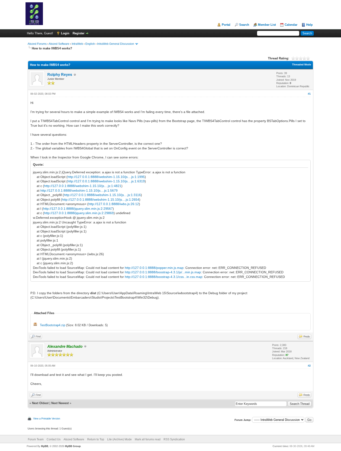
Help (309, 24)
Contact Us (54, 439)
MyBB (44, 446)
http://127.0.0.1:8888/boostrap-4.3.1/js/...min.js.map (163, 272)
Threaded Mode (301, 64)
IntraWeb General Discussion (115, 43)
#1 (309, 93)
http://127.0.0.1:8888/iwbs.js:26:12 (113, 204)
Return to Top (95, 439)
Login (65, 33)
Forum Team (36, 439)
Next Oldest (40, 403)
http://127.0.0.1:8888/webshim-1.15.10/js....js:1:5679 (79, 190)
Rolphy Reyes (59, 75)
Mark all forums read (148, 439)
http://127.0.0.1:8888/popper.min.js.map (154, 268)
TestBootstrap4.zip (52, 325)
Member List (267, 24)
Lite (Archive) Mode (119, 439)
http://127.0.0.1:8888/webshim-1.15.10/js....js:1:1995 (106, 177)
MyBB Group (73, 446)
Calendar (291, 24)
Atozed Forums (37, 43)
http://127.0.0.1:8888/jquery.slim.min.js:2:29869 (79, 213)
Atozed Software (59, 43)
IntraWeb (77, 43)
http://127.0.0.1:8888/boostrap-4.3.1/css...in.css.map (163, 277)
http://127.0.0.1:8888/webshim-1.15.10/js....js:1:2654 (100, 199)
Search (244, 24)
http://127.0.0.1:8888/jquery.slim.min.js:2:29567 (78, 208)
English (90, 43)
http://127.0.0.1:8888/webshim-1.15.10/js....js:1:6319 (106, 181)
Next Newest (60, 403)
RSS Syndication (174, 439)
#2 (309, 365)
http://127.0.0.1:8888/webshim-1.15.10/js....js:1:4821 (82, 186)
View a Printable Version (46, 418)
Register (78, 33)
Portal (226, 24)
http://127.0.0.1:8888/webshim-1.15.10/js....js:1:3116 (102, 195)
